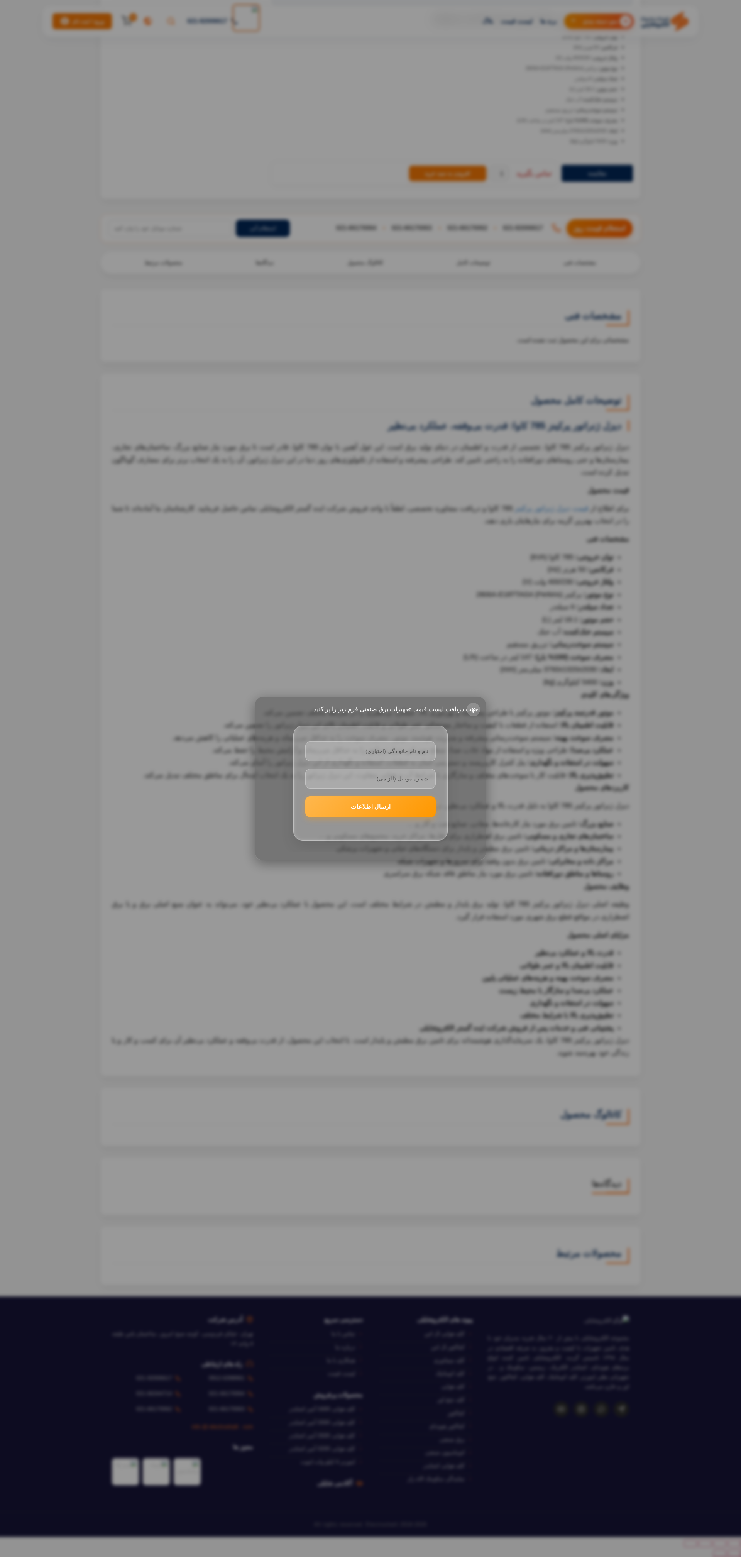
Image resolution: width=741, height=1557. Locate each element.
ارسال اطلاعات (371, 806)
